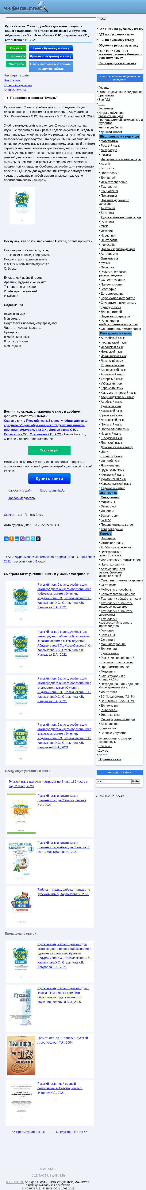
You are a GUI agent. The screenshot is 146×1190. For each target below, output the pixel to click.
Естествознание (112, 293)
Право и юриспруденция (118, 249)
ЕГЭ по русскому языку (116, 40)
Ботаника (107, 212)
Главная (104, 87)
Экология (107, 267)
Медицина (108, 671)
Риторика (107, 221)
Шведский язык (111, 438)
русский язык (23, 561)
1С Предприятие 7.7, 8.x (118, 696)
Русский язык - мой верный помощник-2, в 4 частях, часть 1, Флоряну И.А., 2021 (60, 1088)
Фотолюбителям (112, 542)
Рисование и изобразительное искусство (118, 322)
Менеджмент (110, 497)
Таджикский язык (113, 488)
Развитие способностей (117, 657)
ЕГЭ (101, 104)
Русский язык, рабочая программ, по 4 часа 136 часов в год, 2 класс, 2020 (48, 784)
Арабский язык (111, 401)
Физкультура (109, 258)
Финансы (107, 511)
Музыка (106, 262)
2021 (7, 561)
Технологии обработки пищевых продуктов (116, 605)
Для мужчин (109, 705)
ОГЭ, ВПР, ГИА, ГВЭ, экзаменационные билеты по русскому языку (120, 54)
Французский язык (113, 342)
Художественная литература (121, 217)
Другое (103, 750)
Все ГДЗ (104, 99)
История (107, 231)
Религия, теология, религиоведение (113, 273)
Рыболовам (109, 710)
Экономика (108, 506)
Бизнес (106, 520)
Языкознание (110, 465)
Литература (109, 150)
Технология (109, 186)
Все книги (105, 746)
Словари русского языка (117, 63)
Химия (105, 163)
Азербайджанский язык (117, 397)
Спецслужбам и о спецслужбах (112, 677)
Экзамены (105, 108)
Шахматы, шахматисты (117, 662)
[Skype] (33, 538)
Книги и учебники (110, 127)
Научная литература (115, 316)
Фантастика (109, 692)
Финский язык (110, 460)
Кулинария (108, 728)
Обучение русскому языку (118, 45)
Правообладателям (21, 498)
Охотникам (108, 585)
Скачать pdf (50, 450)
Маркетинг (108, 501)
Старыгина (85, 556)
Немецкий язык (111, 351)
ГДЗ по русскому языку (116, 34)
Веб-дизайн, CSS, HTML (118, 701)
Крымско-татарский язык (118, 392)
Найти (102, 755)
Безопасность (110, 723)
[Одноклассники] (11, 538)
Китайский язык (112, 456)
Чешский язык (111, 433)
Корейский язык (112, 388)
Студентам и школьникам (118, 302)
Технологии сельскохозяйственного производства (115, 622)
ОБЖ (104, 226)
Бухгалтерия (110, 515)
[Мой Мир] (17, 538)
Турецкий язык (111, 406)
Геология (107, 630)
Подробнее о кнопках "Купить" (34, 97)
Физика (106, 154)
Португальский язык (115, 429)
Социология (109, 191)
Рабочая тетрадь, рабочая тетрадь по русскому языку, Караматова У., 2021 (63, 892)
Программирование (115, 667)
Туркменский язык (113, 479)
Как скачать (12, 80)
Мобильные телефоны (117, 589)
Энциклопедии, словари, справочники (115, 740)
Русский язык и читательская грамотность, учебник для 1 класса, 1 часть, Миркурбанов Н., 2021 (63, 847)
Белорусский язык (113, 369)
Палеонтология (112, 284)
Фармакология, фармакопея (121, 560)
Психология (109, 240)
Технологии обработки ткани (121, 598)
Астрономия (109, 253)
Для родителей (111, 311)
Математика (109, 141)
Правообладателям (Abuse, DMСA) (18, 87)
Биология (107, 168)
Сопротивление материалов (121, 328)
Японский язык (111, 442)
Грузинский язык (112, 470)
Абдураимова (22, 556)
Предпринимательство (117, 524)
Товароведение (112, 529)
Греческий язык (111, 415)
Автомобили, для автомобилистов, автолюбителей (112, 572)
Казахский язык (111, 410)
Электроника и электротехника (110, 553)
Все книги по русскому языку (120, 29)
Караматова (65, 556)
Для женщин (109, 648)
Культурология (111, 307)
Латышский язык (112, 420)
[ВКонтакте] (6, 538)
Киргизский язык (112, 474)
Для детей (108, 177)
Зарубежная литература (118, 298)
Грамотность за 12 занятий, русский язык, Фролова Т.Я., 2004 (62, 1040)
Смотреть (16, 64)
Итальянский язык (113, 356)
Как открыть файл (16, 75)
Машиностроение (113, 644)
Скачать (16, 48)
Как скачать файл (20, 490)
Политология (110, 173)
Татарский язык (112, 379)
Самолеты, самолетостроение (122, 580)
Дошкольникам (111, 132)
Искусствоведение (114, 182)
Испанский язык (112, 347)
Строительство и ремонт (118, 594)
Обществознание (113, 280)
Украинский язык (112, 365)
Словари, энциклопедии (118, 719)
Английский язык (113, 338)
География (108, 289)
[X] (38, 538)
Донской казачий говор (117, 447)
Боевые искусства (114, 733)
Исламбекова (44, 556)
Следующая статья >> (71, 1131)
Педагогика (109, 195)
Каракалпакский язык (116, 483)
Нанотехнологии (112, 564)
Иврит (105, 451)
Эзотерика (108, 538)
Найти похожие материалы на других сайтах (50, 66)
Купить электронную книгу (50, 56)
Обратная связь (109, 759)
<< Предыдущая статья (28, 1131)
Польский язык (111, 424)
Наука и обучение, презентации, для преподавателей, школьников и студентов (120, 118)
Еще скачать (16, 56)
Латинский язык (112, 360)
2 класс (40, 561)
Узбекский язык (111, 383)
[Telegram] (27, 538)
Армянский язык (112, 374)
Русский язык (110, 145)
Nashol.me (15, 1182)
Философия (109, 244)
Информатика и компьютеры (121, 159)
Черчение (108, 235)
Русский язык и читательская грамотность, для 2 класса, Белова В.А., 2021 (61, 800)
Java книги (108, 639)
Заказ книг (108, 635)
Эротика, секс (110, 714)
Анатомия (108, 208)
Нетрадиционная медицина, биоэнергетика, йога (119, 685)
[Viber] (22, 538)
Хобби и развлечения (116, 547)
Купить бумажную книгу (51, 48)
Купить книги (49, 478)
